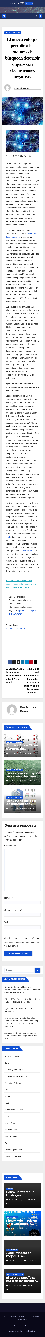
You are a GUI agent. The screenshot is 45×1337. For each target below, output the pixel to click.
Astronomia (18, 1326)
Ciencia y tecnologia (12, 32)
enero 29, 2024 (16, 1261)
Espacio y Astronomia (14, 1083)
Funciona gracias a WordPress (15, 1316)
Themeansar (22, 1320)
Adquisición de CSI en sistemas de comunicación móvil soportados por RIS (20, 1036)
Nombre (8, 898)
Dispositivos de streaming (16, 1076)
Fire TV (7, 1090)
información (27, 551)
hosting (7, 1103)
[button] (36, 16)
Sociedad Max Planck (15, 629)
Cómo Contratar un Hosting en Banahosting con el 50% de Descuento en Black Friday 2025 (22, 990)
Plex (6, 1143)
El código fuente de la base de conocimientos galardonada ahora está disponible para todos (21, 584)
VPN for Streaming (13, 1156)
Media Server (10, 1123)
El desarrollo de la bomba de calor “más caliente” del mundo (14, 675)
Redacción (31, 1261)
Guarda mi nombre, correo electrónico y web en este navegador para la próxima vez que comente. (21, 942)
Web (6, 922)
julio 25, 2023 (15, 1285)
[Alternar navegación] (20, 16)
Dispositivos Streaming (33, 1326)
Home (7, 1096)
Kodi (6, 1116)
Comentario (10, 846)
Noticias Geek (10, 1130)
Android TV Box (11, 1056)
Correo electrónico (13, 910)
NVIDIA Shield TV (12, 1136)
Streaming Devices (13, 1150)
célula (8, 537)
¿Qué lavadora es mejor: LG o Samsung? (18, 1256)
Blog (6, 1063)
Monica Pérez (23, 88)
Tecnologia (7, 1326)
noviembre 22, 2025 (18, 1200)
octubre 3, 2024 (16, 1228)
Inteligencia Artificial (13, 1110)
